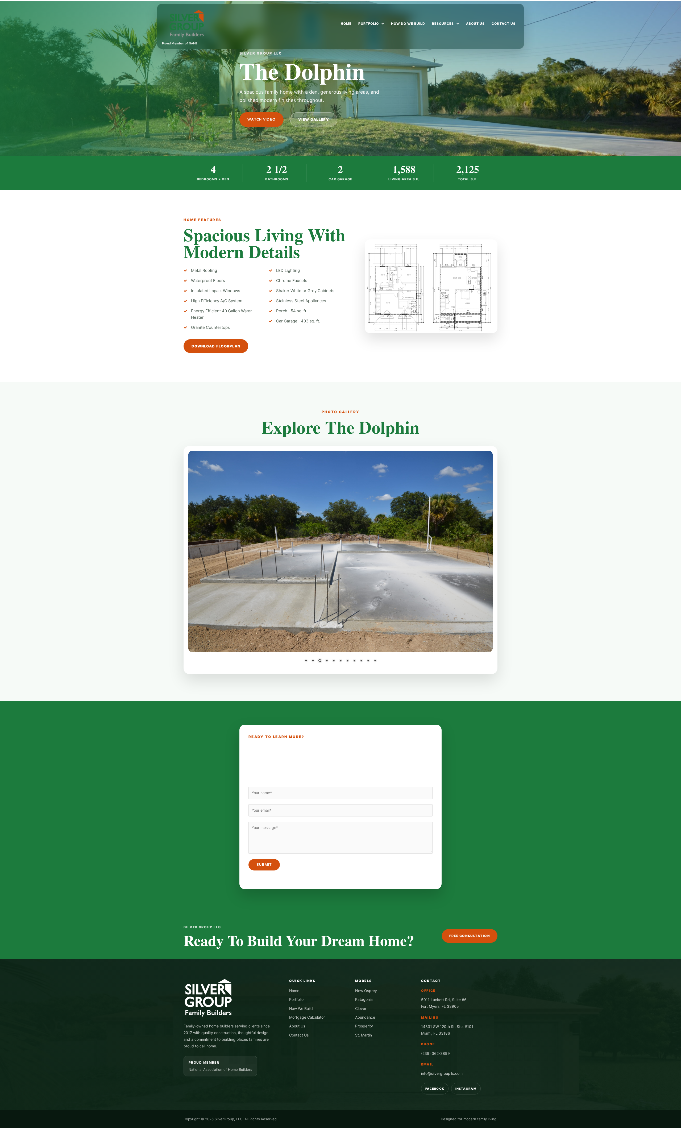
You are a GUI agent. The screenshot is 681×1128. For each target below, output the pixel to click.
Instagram (465, 1088)
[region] (340, 560)
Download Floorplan (216, 346)
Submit (264, 864)
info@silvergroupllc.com (442, 1073)
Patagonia (364, 999)
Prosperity (364, 1026)
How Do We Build (408, 24)
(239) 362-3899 (435, 1053)
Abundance (365, 1017)
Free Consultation (469, 936)
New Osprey (366, 990)
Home (346, 24)
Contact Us (504, 24)
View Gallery (313, 119)
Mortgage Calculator (307, 1017)
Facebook (434, 1088)
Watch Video (261, 119)
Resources (443, 24)
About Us (475, 24)
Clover (360, 1008)
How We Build (301, 1008)
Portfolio (368, 24)
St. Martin (363, 1035)
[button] (371, 23)
